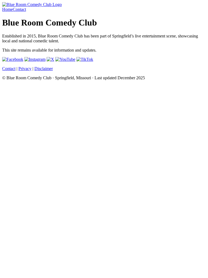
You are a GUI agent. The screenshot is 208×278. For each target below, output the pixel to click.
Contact (19, 9)
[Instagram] (35, 59)
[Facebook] (12, 59)
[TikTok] (84, 59)
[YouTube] (65, 59)
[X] (50, 59)
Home (7, 9)
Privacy (24, 68)
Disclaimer (43, 68)
